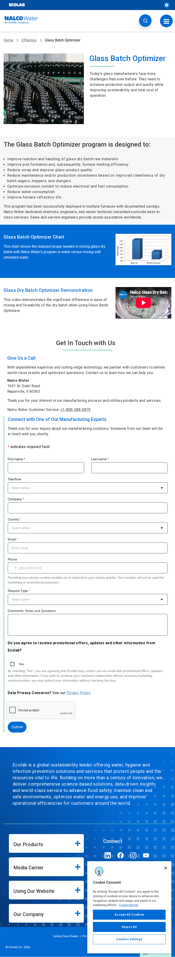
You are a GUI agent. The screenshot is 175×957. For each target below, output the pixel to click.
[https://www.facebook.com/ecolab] (120, 855)
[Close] (166, 868)
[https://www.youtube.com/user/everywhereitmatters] (146, 855)
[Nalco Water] (21, 20)
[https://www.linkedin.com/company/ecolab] (108, 855)
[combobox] (88, 487)
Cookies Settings (129, 939)
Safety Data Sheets (65, 936)
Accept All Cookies (129, 914)
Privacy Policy (78, 693)
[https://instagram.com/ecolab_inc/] (133, 855)
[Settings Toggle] (166, 5)
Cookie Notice (128, 905)
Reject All (129, 927)
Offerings (29, 40)
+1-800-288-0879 (75, 409)
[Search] (145, 20)
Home (8, 40)
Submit (17, 727)
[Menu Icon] (166, 21)
